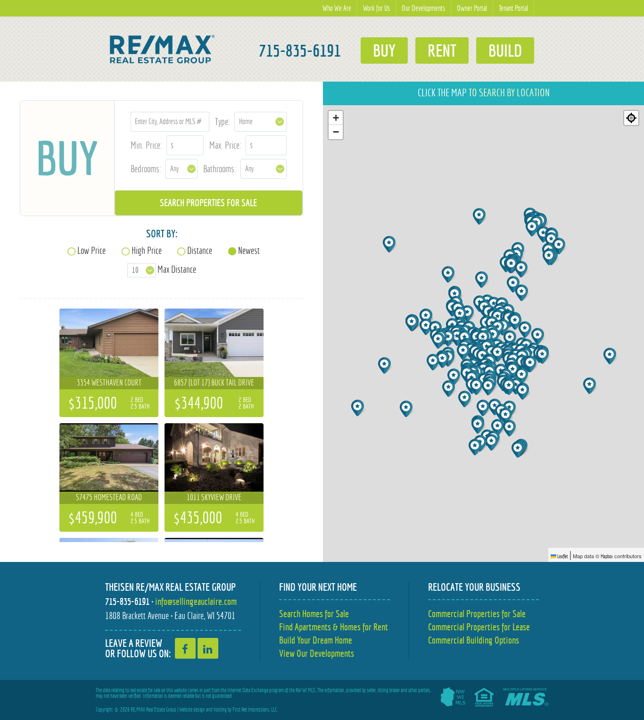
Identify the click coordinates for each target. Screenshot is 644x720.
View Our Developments (316, 653)
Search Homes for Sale (314, 613)
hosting (220, 709)
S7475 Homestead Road (109, 497)
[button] (510, 428)
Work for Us (376, 8)
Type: (222, 121)
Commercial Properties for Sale (477, 613)
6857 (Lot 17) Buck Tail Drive (214, 382)
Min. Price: (146, 145)
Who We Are (336, 8)
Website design (192, 709)
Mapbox (607, 556)
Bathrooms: (219, 168)
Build (505, 50)
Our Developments (423, 8)
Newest (249, 250)
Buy (384, 50)
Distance (199, 250)
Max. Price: (225, 145)
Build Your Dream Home (315, 640)
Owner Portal (472, 8)
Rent (442, 50)
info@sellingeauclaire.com (196, 601)
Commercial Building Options (473, 640)
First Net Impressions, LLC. (255, 709)
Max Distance (176, 269)
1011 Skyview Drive (214, 497)
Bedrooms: (146, 168)
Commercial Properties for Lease (479, 626)
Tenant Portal (513, 8)
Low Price (91, 250)
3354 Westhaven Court (109, 382)
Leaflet (562, 556)
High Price (147, 250)
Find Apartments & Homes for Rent (333, 626)
